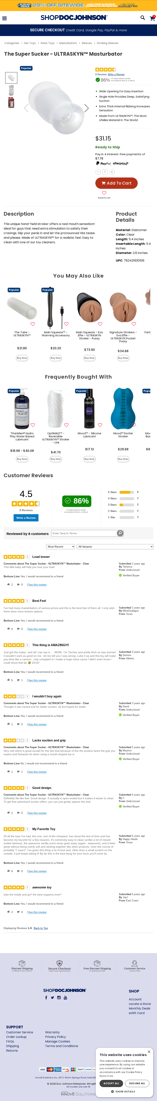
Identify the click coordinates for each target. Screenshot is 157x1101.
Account (135, 999)
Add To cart (119, 183)
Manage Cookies (57, 1041)
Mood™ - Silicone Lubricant (89, 434)
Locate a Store (140, 1004)
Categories (11, 43)
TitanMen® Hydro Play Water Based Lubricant (22, 436)
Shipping (12, 1046)
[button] (4, 19)
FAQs (10, 1041)
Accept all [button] (111, 1083)
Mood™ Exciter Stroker (123, 434)
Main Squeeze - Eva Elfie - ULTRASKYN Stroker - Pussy (89, 335)
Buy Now (22, 358)
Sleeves (87, 43)
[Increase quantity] (112, 171)
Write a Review (116, 74)
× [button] (148, 1051)
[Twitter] (52, 997)
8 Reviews (101, 74)
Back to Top (41, 928)
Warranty (52, 1032)
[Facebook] (46, 997)
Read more (106, 1076)
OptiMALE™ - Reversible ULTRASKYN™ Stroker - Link (55, 437)
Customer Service (19, 1032)
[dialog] (124, 1072)
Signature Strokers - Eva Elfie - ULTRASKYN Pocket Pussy (123, 336)
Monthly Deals (139, 1008)
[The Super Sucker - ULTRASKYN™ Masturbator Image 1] (56, 108)
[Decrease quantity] (98, 171)
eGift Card (137, 1013)
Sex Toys (30, 43)
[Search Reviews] (120, 533)
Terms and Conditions (61, 1046)
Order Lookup (16, 1037)
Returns (12, 1050)
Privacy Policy (55, 1037)
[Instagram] (59, 997)
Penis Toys (47, 43)
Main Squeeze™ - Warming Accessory (56, 333)
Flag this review (36, 584)
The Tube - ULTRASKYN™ (22, 333)
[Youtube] (65, 997)
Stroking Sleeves (107, 43)
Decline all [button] (137, 1083)
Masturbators (68, 43)
